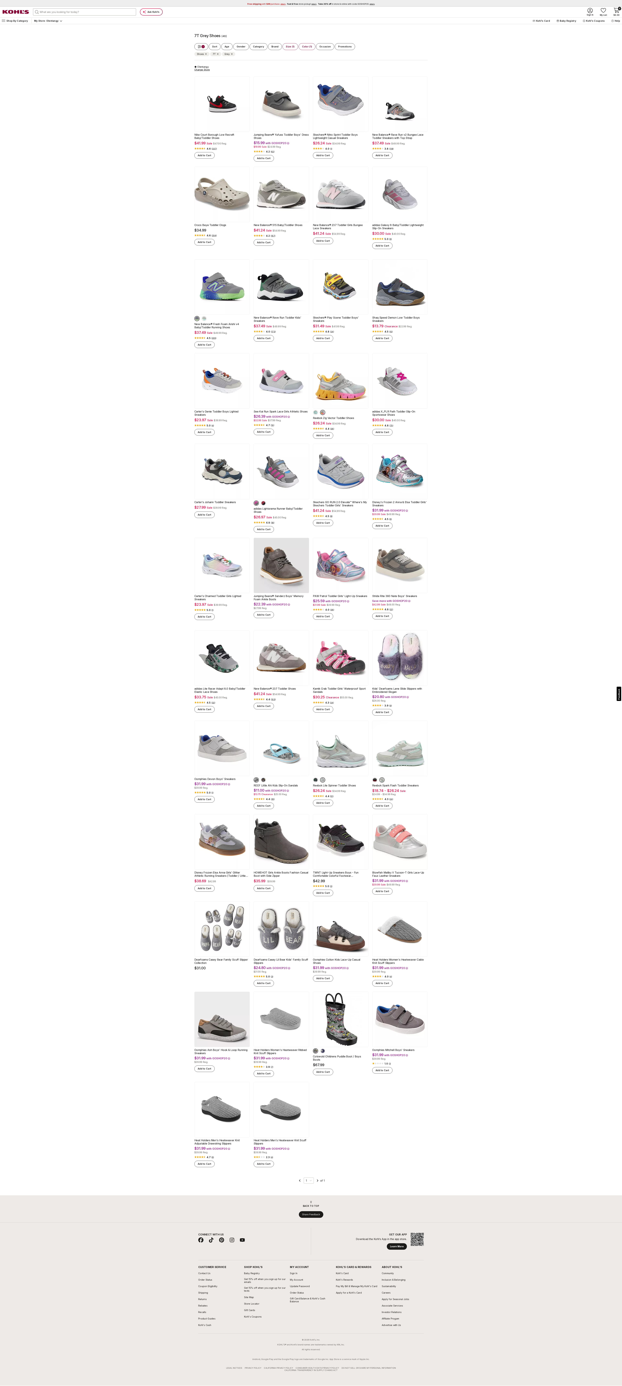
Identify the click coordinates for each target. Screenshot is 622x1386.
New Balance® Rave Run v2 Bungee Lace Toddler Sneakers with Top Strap (398, 136)
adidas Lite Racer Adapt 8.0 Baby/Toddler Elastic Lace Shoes (219, 700)
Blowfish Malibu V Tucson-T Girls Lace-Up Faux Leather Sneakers (398, 884)
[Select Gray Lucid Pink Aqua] (256, 508)
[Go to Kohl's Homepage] (16, 12)
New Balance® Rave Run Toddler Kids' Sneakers (277, 319)
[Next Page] (317, 1191)
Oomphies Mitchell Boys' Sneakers (393, 1060)
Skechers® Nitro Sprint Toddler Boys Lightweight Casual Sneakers (335, 136)
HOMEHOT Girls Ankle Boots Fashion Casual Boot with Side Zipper (281, 884)
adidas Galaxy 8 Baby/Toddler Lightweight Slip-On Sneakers (398, 226)
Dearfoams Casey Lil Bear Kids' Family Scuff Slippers (281, 971)
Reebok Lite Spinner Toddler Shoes (334, 795)
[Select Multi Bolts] (263, 790)
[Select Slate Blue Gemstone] (197, 318)
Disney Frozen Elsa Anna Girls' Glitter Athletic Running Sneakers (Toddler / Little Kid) (220, 884)
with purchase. (266, 4)
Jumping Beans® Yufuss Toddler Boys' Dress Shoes (281, 136)
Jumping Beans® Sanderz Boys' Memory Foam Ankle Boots (279, 603)
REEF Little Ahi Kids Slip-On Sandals (276, 795)
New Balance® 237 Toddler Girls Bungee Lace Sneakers (338, 226)
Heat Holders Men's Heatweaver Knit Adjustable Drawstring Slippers (217, 1152)
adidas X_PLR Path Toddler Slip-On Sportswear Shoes (393, 418)
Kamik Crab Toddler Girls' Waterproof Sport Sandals (339, 700)
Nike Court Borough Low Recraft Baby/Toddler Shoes (214, 136)
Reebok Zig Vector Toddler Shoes (333, 423)
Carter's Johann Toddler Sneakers (215, 507)
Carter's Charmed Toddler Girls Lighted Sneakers (217, 603)
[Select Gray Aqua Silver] (322, 790)
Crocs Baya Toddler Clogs (210, 225)
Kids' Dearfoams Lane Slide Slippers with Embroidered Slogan (397, 700)
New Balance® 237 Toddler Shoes (275, 699)
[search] (37, 12)
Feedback (619, 694)
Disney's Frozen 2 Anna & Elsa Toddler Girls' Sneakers (399, 509)
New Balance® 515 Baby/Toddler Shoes (278, 225)
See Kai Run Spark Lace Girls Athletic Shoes (281, 416)
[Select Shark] (322, 1061)
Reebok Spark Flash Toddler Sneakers (395, 795)
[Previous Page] (299, 1191)
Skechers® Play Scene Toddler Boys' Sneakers (336, 319)
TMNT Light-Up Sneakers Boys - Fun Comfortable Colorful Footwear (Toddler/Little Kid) (336, 884)
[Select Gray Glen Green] (315, 790)
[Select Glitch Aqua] (382, 790)
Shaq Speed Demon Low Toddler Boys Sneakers (396, 319)
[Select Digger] (315, 1061)
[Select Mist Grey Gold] (322, 417)
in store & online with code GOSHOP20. (346, 4)
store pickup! (302, 4)
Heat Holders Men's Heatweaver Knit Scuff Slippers (280, 1152)
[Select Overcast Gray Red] (374, 790)
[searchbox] (84, 12)
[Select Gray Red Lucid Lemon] (263, 508)
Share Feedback (311, 1224)
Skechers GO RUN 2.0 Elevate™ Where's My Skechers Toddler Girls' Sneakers (340, 509)
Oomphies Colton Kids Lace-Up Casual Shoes (336, 971)
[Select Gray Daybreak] (204, 318)
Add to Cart (204, 155)
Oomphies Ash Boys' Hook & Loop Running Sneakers (221, 1062)
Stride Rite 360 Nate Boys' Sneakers (394, 601)
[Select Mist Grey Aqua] (315, 417)
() (214, 149)
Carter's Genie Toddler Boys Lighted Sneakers (216, 418)
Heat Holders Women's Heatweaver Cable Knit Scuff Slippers (398, 971)
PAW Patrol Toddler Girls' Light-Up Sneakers (340, 601)
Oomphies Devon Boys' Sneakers (215, 789)
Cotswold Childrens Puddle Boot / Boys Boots (337, 1068)
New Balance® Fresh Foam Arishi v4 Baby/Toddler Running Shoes (216, 325)
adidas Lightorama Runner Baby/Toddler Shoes (278, 515)
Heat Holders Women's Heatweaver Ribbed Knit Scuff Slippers (280, 1062)
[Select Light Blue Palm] (256, 790)
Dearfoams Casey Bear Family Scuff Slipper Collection (221, 971)
